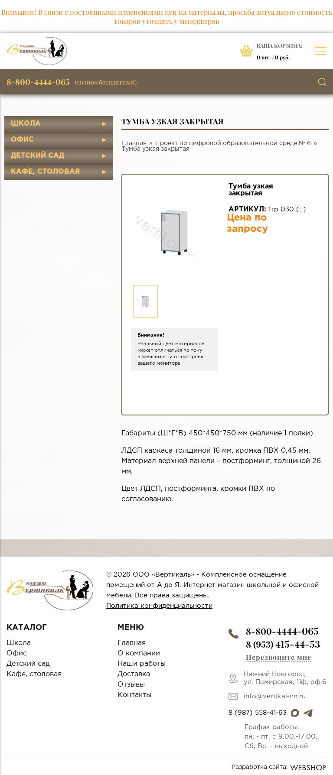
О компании (139, 653)
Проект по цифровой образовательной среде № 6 (233, 143)
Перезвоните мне (278, 657)
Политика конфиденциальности (159, 606)
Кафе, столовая (45, 172)
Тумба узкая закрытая (155, 149)
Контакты (134, 695)
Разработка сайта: (260, 767)
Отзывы (131, 684)
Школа (26, 123)
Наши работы (142, 664)
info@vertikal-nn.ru (275, 696)
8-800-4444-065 (38, 82)
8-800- (282, 631)
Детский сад (37, 155)
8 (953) (283, 644)
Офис (22, 139)
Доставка (134, 674)
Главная (134, 143)
